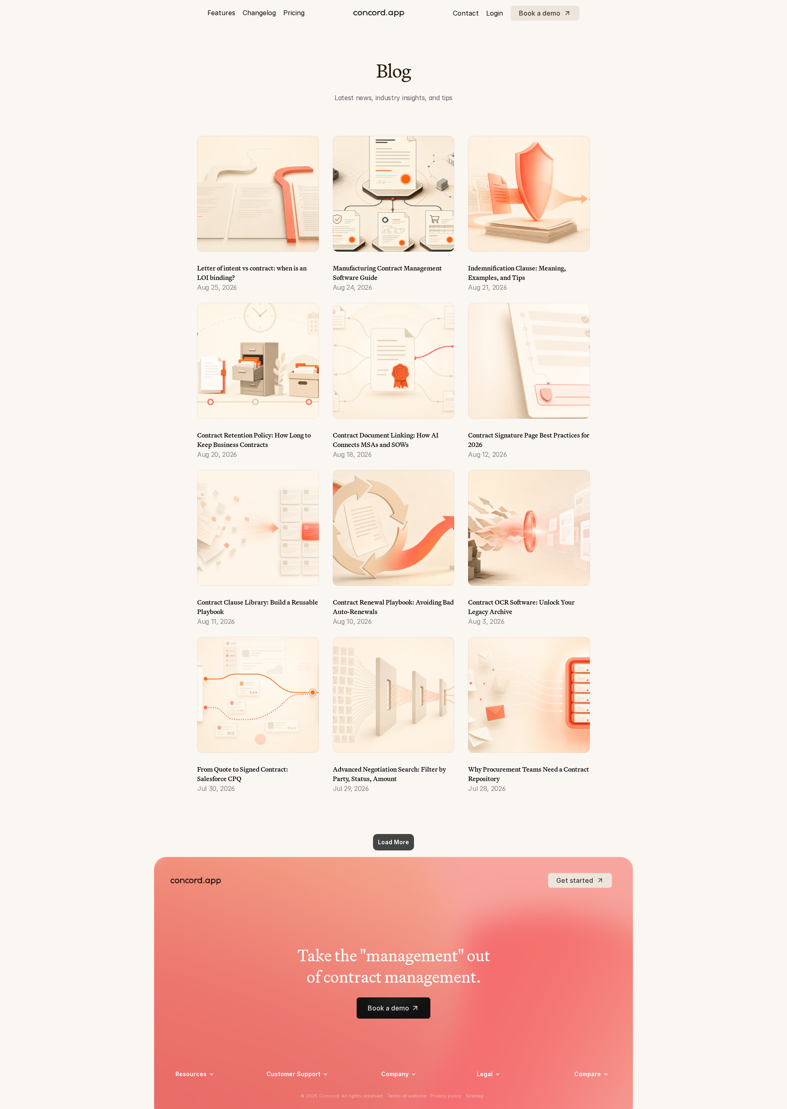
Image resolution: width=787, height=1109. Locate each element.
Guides (184, 1100)
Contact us (396, 1100)
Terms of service (499, 1100)
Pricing (294, 13)
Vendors (585, 1085)
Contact (466, 13)
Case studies (192, 1089)
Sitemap (475, 1096)
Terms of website (406, 1096)
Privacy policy (496, 1089)
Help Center (282, 1089)
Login (494, 13)
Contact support (289, 1100)
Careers (391, 1089)
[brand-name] (378, 13)
